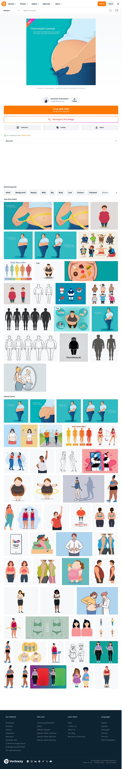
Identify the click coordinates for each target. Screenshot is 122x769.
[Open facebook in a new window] (28, 761)
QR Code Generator (13, 750)
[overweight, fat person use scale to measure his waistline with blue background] (28, 216)
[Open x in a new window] (47, 761)
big (52, 192)
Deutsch (103, 733)
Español (103, 726)
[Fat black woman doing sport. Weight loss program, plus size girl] (42, 461)
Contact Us (72, 726)
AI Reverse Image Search (15, 743)
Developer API (11, 740)
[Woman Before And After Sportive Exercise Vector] (16, 461)
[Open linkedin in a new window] (35, 761)
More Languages (106, 740)
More (57, 4)
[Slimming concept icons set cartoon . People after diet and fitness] (106, 627)
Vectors (11, 4)
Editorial (46, 4)
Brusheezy (9, 723)
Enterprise (9, 733)
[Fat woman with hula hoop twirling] (47, 489)
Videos (34, 4)
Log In (109, 4)
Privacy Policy (97, 762)
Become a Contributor (76, 736)
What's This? (26, 135)
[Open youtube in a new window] (51, 761)
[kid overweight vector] (76, 652)
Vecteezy (8, 726)
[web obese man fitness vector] (16, 544)
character (93, 192)
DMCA (39, 726)
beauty (33, 192)
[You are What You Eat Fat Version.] (74, 347)
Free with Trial (60, 109)
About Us (71, 730)
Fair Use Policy (109, 762)
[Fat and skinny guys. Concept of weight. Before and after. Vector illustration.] (17, 293)
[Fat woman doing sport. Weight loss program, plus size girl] (56, 517)
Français (103, 736)
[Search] (108, 10)
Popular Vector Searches (46, 733)
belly (44, 192)
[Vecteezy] (3, 3)
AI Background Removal (14, 747)
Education (9, 736)
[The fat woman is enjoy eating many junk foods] (75, 571)
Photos (23, 4)
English (103, 723)
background (20, 192)
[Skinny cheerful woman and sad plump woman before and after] (82, 627)
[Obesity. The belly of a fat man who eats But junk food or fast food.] (91, 271)
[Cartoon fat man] (17, 489)
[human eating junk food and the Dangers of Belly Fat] (71, 293)
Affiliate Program (43, 730)
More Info (9, 141)
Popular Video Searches (46, 740)
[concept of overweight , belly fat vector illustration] (18, 245)
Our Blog (71, 733)
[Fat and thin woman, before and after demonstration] (103, 652)
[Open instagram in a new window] (32, 761)
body (61, 192)
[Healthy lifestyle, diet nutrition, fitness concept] (100, 461)
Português (104, 730)
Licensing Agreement (45, 723)
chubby (105, 192)
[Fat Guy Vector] (98, 245)
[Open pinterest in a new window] (39, 761)
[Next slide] (112, 192)
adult (8, 192)
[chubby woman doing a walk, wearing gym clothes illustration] (112, 489)
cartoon (80, 192)
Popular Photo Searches (46, 736)
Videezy (8, 730)
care (70, 192)
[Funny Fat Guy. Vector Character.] (104, 216)
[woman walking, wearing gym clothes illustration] (7, 652)
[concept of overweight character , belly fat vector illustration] (55, 245)
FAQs (70, 723)
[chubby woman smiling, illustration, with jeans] (9, 517)
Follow (73, 101)
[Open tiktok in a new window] (43, 761)
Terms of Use (85, 762)
